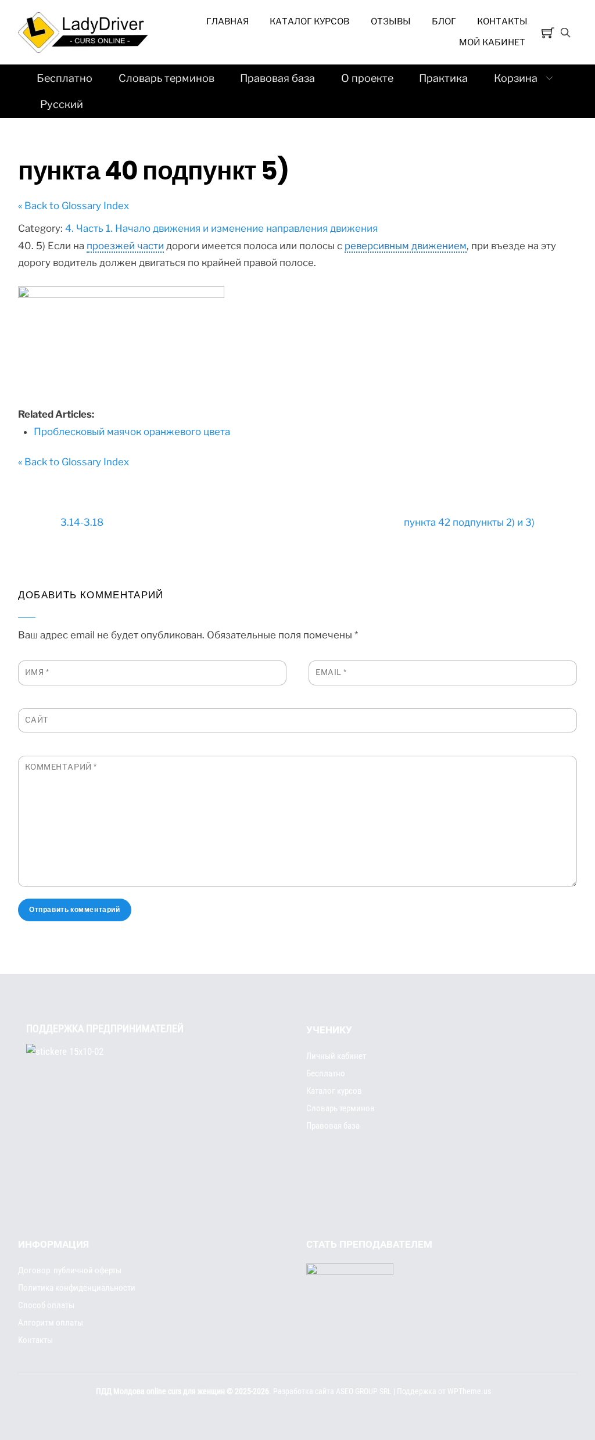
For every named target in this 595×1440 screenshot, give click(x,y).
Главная (227, 21)
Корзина (515, 78)
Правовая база (277, 78)
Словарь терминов (166, 78)
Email (331, 672)
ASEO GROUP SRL (364, 1391)
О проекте (367, 78)
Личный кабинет (336, 1056)
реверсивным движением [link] (406, 246)
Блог (444, 21)
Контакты (502, 21)
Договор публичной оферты (69, 1270)
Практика (443, 78)
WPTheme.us (469, 1391)
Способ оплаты (46, 1305)
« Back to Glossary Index (73, 205)
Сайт (37, 719)
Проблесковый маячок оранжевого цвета (132, 431)
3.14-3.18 (81, 522)
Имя (37, 672)
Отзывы (391, 21)
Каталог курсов (309, 21)
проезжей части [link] (125, 246)
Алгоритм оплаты (50, 1322)
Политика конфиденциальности (76, 1288)
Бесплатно (64, 78)
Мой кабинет (492, 42)
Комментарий (61, 766)
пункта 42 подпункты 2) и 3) (469, 522)
